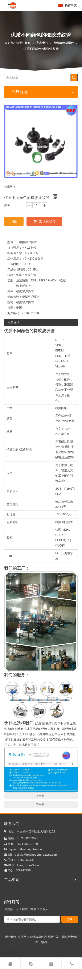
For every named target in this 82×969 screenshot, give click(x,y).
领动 (44, 942)
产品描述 (13, 322)
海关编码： (14, 313)
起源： (11, 307)
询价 (14, 221)
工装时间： (14, 264)
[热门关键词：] (74, 77)
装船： (11, 280)
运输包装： (14, 296)
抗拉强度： (14, 247)
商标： (11, 291)
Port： (11, 275)
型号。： (13, 242)
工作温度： (14, 258)
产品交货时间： (17, 269)
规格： (11, 302)
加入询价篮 (47, 221)
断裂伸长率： (16, 253)
